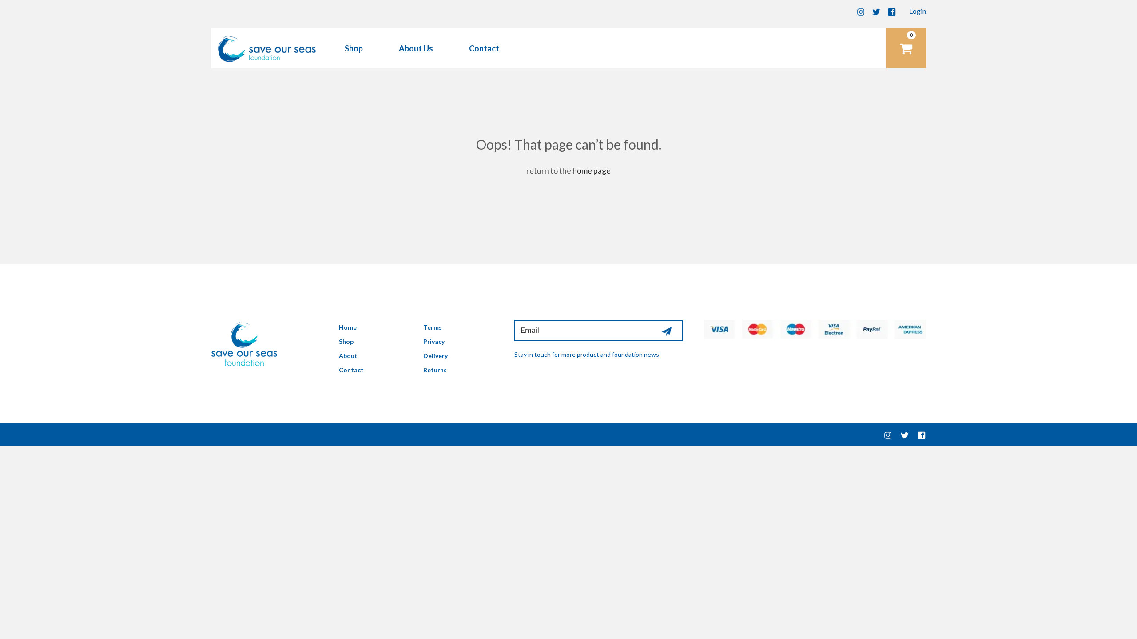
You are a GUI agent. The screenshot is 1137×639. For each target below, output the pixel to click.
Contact (484, 48)
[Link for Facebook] (891, 11)
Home (348, 327)
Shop (354, 48)
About (348, 355)
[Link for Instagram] (860, 11)
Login (917, 11)
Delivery (435, 355)
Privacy (434, 341)
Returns (435, 370)
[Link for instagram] (887, 434)
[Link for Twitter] (876, 11)
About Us (416, 48)
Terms (432, 327)
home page (591, 170)
